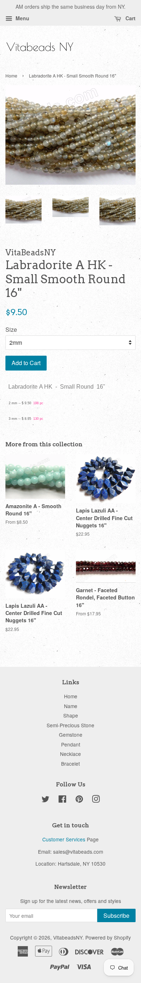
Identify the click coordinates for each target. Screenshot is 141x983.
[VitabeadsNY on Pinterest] (79, 800)
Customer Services (63, 839)
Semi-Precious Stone (70, 725)
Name (70, 706)
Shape (70, 715)
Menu (21, 18)
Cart (130, 18)
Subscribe (116, 915)
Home (11, 75)
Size (11, 329)
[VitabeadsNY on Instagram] (96, 800)
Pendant (70, 744)
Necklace (70, 753)
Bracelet (70, 763)
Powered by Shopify (108, 937)
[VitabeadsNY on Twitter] (46, 800)
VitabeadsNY (67, 937)
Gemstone (70, 734)
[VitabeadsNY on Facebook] (62, 800)
